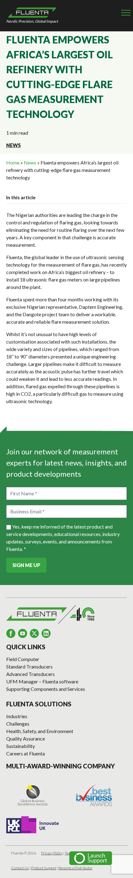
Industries (16, 716)
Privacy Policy (52, 853)
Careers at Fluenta (25, 753)
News (13, 145)
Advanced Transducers (30, 674)
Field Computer (22, 659)
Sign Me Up (26, 565)
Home (12, 162)
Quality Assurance (25, 738)
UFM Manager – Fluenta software (42, 681)
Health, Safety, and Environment (39, 731)
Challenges (17, 724)
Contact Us (20, 868)
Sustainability (20, 746)
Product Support (43, 868)
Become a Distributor (75, 868)
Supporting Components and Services (45, 689)
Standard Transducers (29, 666)
